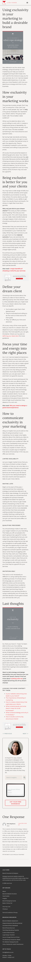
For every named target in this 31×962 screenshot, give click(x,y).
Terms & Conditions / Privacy (10, 912)
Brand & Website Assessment (10, 920)
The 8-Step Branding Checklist (10, 930)
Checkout (5, 909)
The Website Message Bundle (10, 942)
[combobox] (13, 777)
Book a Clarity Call (7, 903)
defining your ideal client (10, 336)
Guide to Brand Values (8, 932)
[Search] (24, 777)
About (4, 891)
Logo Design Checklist (8, 934)
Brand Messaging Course (9, 900)
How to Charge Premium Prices (10, 937)
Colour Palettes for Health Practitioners (12, 944)
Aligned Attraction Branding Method (12, 923)
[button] (27, 2)
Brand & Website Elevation (9, 893)
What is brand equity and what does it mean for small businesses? (16, 708)
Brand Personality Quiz (8, 928)
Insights (4, 898)
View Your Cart (6, 906)
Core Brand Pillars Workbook (10, 925)
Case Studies (5, 896)
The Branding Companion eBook (11, 939)
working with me (17, 678)
